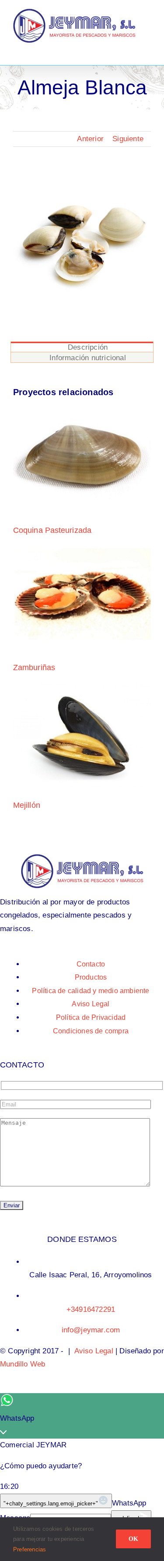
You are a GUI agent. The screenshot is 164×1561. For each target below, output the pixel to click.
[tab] (82, 347)
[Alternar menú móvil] (147, 47)
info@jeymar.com (91, 1330)
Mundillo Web (22, 1364)
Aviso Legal (93, 1351)
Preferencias (30, 1549)
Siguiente (127, 139)
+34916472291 (90, 1309)
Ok (133, 1539)
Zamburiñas (34, 667)
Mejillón (26, 805)
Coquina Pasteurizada (52, 530)
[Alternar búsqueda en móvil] (131, 47)
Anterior (90, 139)
